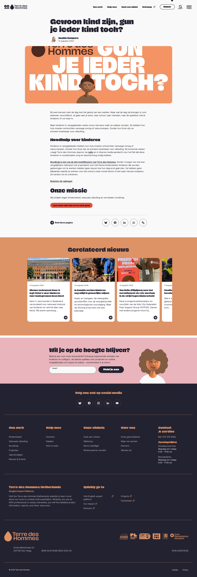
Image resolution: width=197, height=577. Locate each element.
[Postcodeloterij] (133, 536)
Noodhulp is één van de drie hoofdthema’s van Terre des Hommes (83, 162)
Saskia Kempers (68, 38)
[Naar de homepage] (21, 536)
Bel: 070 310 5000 (167, 437)
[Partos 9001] (156, 536)
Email (54, 368)
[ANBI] (124, 536)
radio (90, 152)
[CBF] (144, 536)
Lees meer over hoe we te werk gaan (71, 205)
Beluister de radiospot (61, 181)
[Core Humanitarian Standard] (179, 536)
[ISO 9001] (165, 536)
